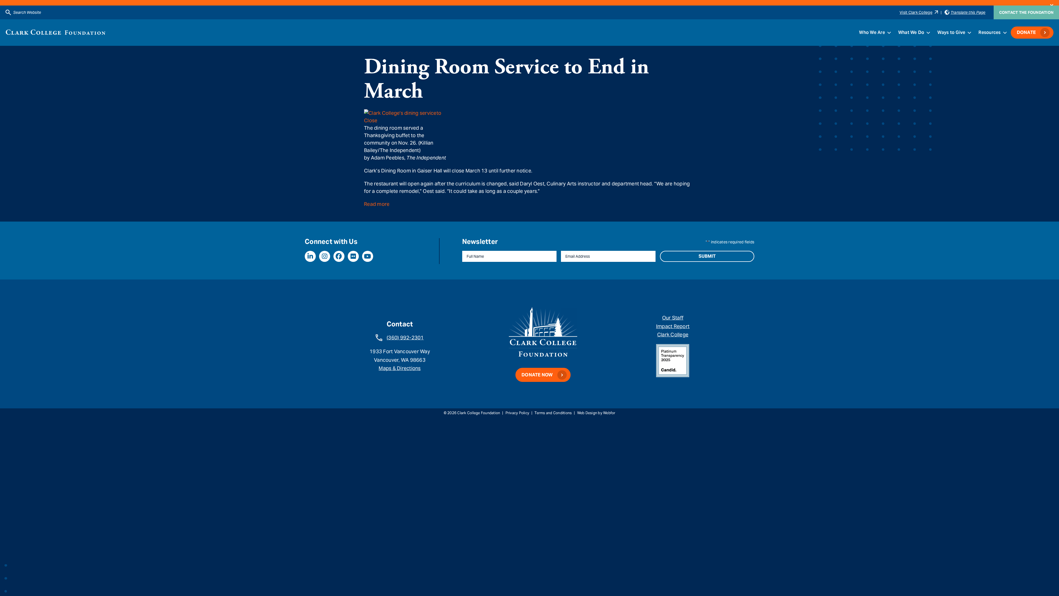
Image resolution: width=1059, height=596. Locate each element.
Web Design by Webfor (596, 413)
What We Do (911, 32)
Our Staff (672, 318)
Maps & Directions (400, 368)
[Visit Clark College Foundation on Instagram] (324, 256)
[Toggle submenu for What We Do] (928, 32)
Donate (1026, 32)
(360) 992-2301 (405, 337)
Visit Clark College (916, 12)
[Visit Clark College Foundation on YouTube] (367, 256)
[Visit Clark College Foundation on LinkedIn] (310, 256)
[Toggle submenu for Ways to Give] (969, 32)
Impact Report (672, 326)
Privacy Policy (518, 413)
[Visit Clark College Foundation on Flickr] (353, 256)
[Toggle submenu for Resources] (1004, 32)
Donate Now (537, 375)
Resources (989, 32)
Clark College (672, 334)
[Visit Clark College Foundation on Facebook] (338, 256)
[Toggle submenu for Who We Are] (889, 32)
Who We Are (872, 32)
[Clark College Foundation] (56, 32)
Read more (376, 204)
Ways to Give (951, 32)
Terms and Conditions (553, 413)
